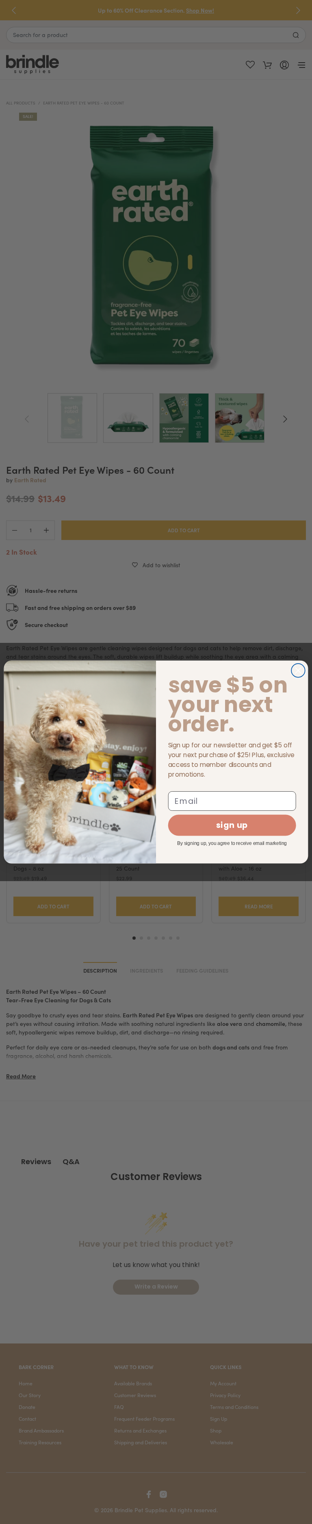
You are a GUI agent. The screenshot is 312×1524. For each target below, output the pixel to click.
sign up (232, 825)
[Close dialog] (298, 670)
